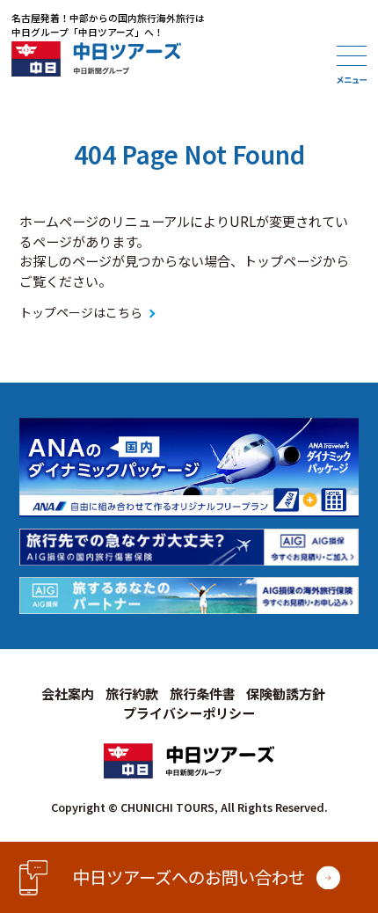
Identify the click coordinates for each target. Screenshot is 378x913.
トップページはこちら (80, 312)
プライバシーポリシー (189, 713)
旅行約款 (131, 693)
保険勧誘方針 (285, 693)
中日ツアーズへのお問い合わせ (189, 877)
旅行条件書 (203, 693)
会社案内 (67, 693)
